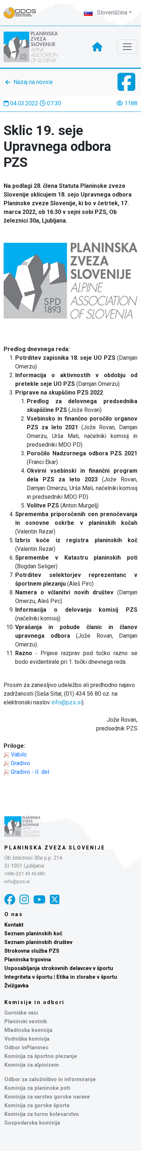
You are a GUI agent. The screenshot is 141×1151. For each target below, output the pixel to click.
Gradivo (20, 763)
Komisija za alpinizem (31, 1065)
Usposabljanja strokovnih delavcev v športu (58, 968)
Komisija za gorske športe (37, 1105)
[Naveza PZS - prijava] (23, 13)
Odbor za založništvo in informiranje (50, 1079)
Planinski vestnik (25, 1022)
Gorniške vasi (21, 1013)
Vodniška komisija (27, 1039)
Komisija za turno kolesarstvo (41, 1114)
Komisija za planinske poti (37, 1088)
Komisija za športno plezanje (40, 1056)
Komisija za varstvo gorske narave (47, 1097)
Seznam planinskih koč (33, 934)
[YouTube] (39, 899)
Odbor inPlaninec (26, 1048)
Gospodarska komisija (32, 1123)
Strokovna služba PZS (31, 951)
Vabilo (19, 754)
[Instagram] (24, 899)
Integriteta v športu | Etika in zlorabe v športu (60, 977)
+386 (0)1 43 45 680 (24, 873)
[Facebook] (9, 899)
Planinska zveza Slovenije (54, 848)
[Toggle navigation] (127, 46)
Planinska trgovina (27, 960)
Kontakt (14, 925)
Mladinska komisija (28, 1030)
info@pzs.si (66, 702)
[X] (54, 899)
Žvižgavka (16, 986)
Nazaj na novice (33, 82)
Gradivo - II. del (30, 771)
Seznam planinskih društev (38, 942)
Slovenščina (111, 12)
